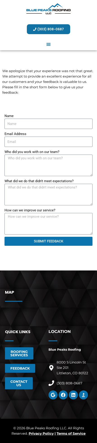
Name (9, 116)
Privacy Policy (41, 433)
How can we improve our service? (30, 210)
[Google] (53, 394)
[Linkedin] (73, 394)
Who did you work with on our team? (32, 152)
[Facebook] (63, 394)
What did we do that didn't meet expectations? (39, 181)
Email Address (15, 134)
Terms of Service (71, 433)
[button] (48, 44)
